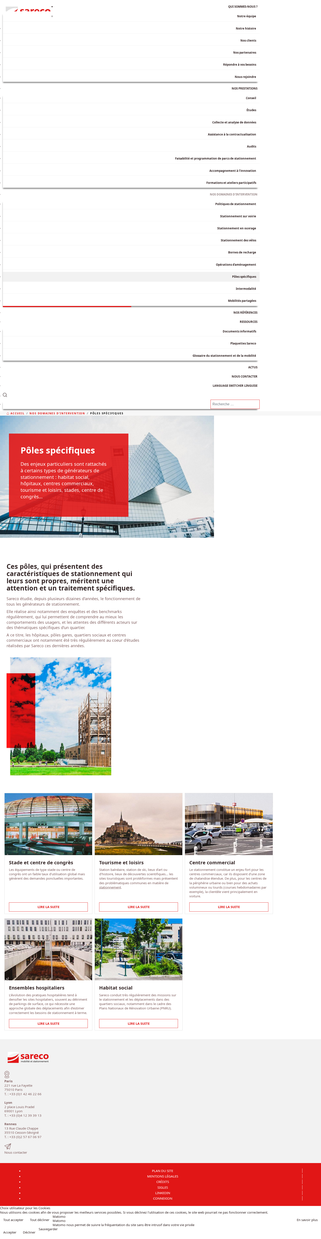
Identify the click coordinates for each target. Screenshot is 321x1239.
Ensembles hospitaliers (36, 987)
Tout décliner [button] (39, 1220)
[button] (131, 394)
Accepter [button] (9, 1232)
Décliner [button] (29, 1232)
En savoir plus (307, 1220)
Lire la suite (48, 907)
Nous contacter (15, 1152)
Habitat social (116, 987)
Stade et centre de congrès (41, 862)
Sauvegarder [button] (48, 1229)
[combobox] (235, 404)
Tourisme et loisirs (121, 862)
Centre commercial (212, 862)
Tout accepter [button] (13, 1220)
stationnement (110, 887)
